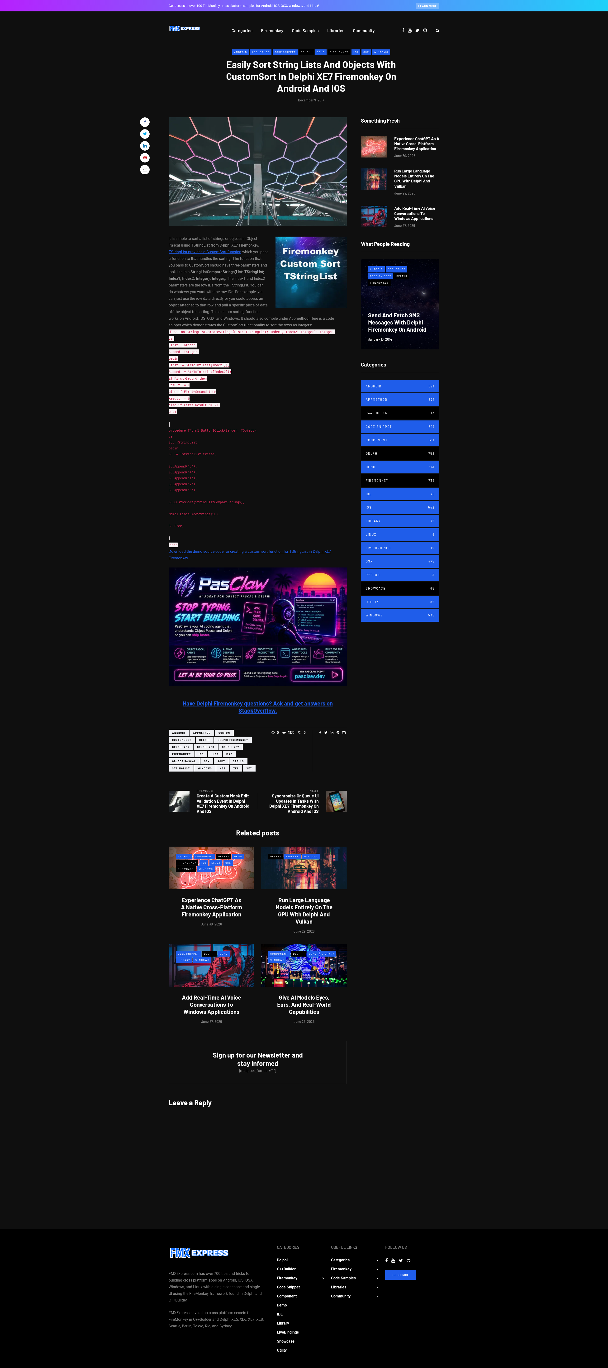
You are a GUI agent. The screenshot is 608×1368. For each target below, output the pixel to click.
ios (201, 754)
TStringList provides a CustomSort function (205, 252)
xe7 (249, 768)
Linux (215, 862)
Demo (321, 52)
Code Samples (305, 30)
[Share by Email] (145, 169)
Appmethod (261, 52)
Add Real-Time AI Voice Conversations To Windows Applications (211, 1004)
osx (207, 761)
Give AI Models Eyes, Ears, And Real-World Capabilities (304, 1004)
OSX (366, 52)
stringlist (181, 768)
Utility (400, 602)
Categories (242, 30)
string (238, 761)
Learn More (427, 6)
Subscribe (401, 1275)
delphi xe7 (230, 747)
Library (292, 856)
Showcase (186, 869)
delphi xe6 (205, 747)
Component (204, 856)
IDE (400, 494)
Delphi (306, 52)
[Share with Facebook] (145, 122)
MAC (229, 754)
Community (364, 30)
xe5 (222, 768)
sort (221, 761)
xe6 (236, 768)
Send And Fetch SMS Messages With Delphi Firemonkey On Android (397, 322)
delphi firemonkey (233, 740)
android (178, 732)
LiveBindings (400, 548)
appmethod (202, 732)
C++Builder (400, 413)
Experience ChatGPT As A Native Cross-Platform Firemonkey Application (211, 907)
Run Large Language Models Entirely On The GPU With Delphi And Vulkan (304, 910)
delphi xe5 (180, 747)
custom (224, 732)
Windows (381, 52)
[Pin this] (145, 157)
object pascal (184, 761)
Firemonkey (272, 30)
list (215, 754)
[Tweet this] (145, 134)
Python (400, 575)
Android (240, 52)
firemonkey (181, 754)
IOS (355, 52)
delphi (204, 740)
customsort (181, 740)
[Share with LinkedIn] (145, 146)
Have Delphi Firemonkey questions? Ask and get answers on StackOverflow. (258, 707)
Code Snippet (285, 52)
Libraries (335, 30)
